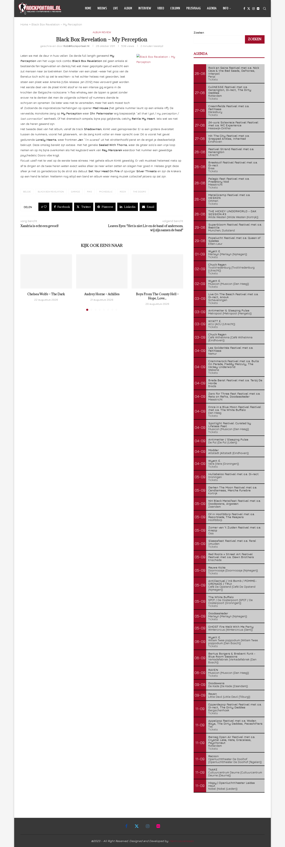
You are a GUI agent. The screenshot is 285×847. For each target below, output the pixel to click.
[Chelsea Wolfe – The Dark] (46, 271)
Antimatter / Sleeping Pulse (228, 439)
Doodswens (216, 683)
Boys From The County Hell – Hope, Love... (157, 296)
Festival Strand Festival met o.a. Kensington (231, 150)
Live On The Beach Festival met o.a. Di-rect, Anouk (233, 295)
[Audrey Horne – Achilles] (102, 271)
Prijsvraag (193, 8)
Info (225, 8)
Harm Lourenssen (181, 841)
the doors (139, 191)
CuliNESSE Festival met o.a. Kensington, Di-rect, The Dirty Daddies (229, 89)
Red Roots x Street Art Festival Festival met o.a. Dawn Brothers (231, 555)
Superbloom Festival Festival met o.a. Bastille (235, 226)
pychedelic (106, 191)
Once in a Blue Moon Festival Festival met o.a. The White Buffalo (234, 408)
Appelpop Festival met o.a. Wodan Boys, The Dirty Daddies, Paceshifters (235, 722)
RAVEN (213, 669)
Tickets (213, 79)
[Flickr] (258, 8)
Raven (212, 693)
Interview (144, 8)
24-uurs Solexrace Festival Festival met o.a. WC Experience (233, 123)
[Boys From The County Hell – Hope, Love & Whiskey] (157, 271)
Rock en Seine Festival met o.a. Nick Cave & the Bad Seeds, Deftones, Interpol (233, 70)
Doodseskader (218, 613)
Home (88, 8)
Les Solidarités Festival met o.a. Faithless (230, 349)
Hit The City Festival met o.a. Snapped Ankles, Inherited (229, 137)
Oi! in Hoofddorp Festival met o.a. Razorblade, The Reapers (231, 515)
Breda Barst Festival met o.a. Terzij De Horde (235, 381)
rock (123, 191)
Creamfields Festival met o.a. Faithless (228, 107)
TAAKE (212, 769)
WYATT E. (214, 321)
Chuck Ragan (217, 264)
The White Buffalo (221, 597)
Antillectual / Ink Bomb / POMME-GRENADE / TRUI (232, 582)
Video (160, 8)
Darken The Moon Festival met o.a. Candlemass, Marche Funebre (232, 489)
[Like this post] (45, 207)
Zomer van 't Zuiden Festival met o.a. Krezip (234, 529)
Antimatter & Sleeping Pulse (228, 310)
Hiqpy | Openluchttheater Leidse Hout (231, 784)
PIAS (89, 191)
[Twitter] (248, 8)
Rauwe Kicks (217, 567)
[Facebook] (244, 8)
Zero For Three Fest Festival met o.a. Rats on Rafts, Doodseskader (234, 395)
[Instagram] (253, 8)
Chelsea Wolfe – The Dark (46, 294)
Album (128, 8)
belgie (27, 191)
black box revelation (51, 191)
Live (115, 8)
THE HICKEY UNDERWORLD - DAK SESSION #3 (232, 212)
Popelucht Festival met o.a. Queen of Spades (234, 239)
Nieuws (102, 8)
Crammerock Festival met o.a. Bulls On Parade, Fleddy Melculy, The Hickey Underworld (233, 364)
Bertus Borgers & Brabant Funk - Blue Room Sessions (231, 655)
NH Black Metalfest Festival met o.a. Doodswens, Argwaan (234, 502)
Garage (75, 191)
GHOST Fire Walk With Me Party (230, 626)
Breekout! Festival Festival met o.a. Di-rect (233, 164)
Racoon (213, 756)
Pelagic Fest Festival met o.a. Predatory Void (229, 180)
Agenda (212, 8)
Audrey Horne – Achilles (101, 294)
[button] (26, 282)
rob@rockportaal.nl (76, 46)
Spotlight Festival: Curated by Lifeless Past (229, 424)
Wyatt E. (214, 251)
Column (175, 8)
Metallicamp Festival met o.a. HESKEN (229, 196)
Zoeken (199, 32)
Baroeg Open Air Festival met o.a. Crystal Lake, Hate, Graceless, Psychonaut (231, 739)
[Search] (264, 8)
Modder (213, 450)
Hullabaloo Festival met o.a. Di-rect (233, 474)
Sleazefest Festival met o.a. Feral (232, 540)
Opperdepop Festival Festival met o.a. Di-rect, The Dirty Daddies (235, 706)
